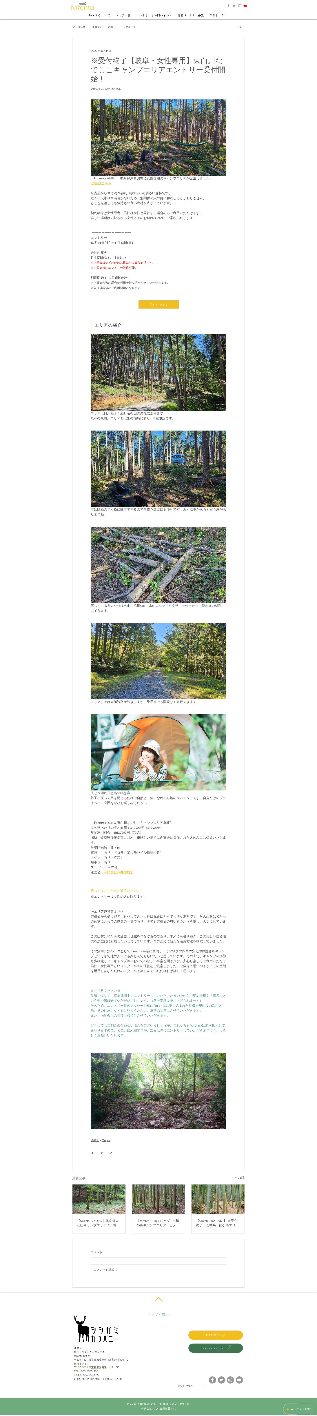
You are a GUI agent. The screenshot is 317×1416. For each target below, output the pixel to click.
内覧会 (112, 26)
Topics (96, 26)
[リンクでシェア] (110, 1153)
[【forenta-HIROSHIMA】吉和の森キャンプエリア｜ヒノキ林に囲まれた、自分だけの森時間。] (158, 1199)
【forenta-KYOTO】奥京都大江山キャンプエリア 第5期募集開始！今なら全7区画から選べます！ (98, 1223)
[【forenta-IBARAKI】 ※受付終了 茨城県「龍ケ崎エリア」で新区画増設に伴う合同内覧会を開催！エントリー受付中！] (218, 1199)
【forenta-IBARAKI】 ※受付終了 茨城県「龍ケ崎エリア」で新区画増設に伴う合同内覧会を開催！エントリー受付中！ (217, 1223)
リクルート (129, 26)
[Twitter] (234, 6)
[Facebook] (228, 6)
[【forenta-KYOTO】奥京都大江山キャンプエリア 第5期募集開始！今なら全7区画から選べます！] (98, 1199)
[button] (99, 15)
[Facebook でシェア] (92, 1153)
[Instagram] (239, 6)
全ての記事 (78, 26)
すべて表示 (238, 1177)
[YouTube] (239, 1380)
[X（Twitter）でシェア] (101, 1153)
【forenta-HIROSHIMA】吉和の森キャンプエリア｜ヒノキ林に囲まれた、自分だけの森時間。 (157, 1223)
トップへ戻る (158, 1315)
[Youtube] (245, 6)
